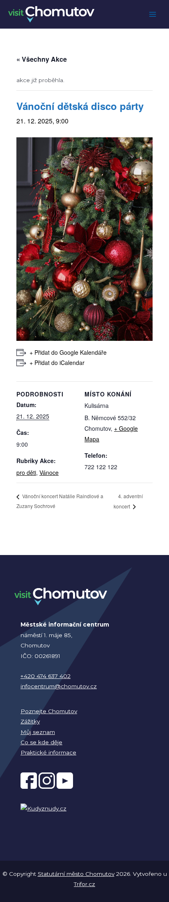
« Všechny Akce (41, 59)
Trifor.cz (84, 884)
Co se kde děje (41, 742)
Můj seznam (38, 732)
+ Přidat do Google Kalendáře (68, 352)
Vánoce (49, 472)
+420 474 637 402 (46, 676)
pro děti (26, 472)
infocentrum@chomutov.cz (59, 686)
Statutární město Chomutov (76, 874)
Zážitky (30, 721)
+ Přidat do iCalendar (57, 362)
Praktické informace (48, 752)
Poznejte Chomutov (49, 711)
